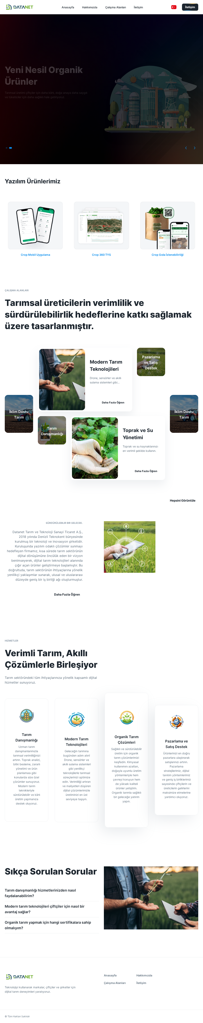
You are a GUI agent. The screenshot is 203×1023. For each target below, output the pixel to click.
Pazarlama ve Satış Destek (151, 362)
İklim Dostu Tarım (19, 414)
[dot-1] (10, 148)
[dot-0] (6, 148)
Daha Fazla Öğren (113, 402)
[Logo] (19, 7)
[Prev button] (186, 147)
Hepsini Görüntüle (182, 500)
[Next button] (194, 147)
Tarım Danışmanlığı (52, 431)
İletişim (190, 7)
